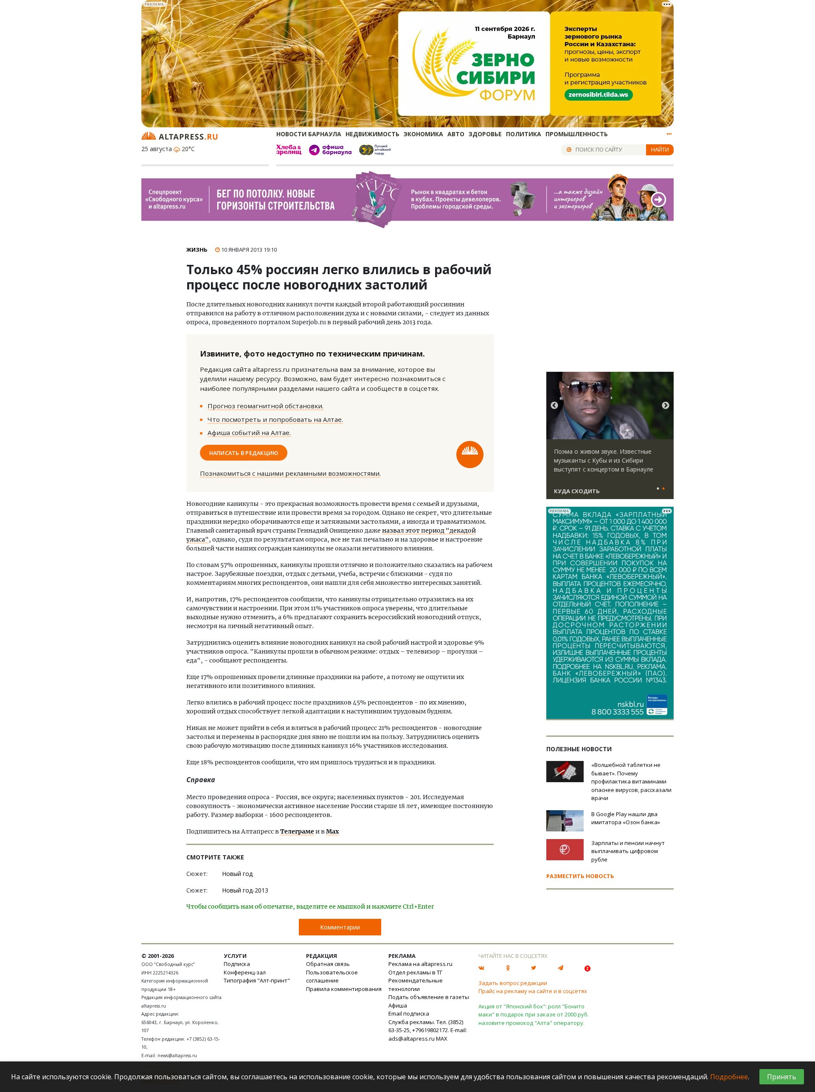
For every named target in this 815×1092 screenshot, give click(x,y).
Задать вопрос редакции (512, 983)
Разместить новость (580, 876)
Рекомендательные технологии (415, 985)
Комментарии (340, 927)
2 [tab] (663, 489)
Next (665, 405)
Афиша (397, 1005)
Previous (554, 405)
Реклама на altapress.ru (420, 964)
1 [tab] (658, 489)
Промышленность (576, 134)
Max (332, 831)
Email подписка (408, 1013)
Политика (523, 134)
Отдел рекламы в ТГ (415, 972)
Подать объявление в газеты (428, 997)
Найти (660, 149)
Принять (781, 1076)
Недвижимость (372, 134)
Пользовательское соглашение (332, 976)
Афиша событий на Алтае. (249, 432)
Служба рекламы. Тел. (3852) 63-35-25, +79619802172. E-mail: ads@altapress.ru (427, 1030)
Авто (455, 134)
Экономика (423, 134)
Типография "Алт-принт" (257, 980)
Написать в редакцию (243, 452)
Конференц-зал (245, 972)
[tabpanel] (610, 439)
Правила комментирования (344, 989)
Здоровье (485, 134)
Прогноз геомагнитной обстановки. (265, 405)
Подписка (237, 964)
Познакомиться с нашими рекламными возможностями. (290, 473)
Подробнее (729, 1076)
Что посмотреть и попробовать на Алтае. (275, 419)
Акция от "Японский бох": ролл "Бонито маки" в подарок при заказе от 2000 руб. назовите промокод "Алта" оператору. (533, 1014)
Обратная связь (328, 964)
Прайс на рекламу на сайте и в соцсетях (532, 991)
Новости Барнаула (308, 134)
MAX (441, 1038)
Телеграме (297, 831)
